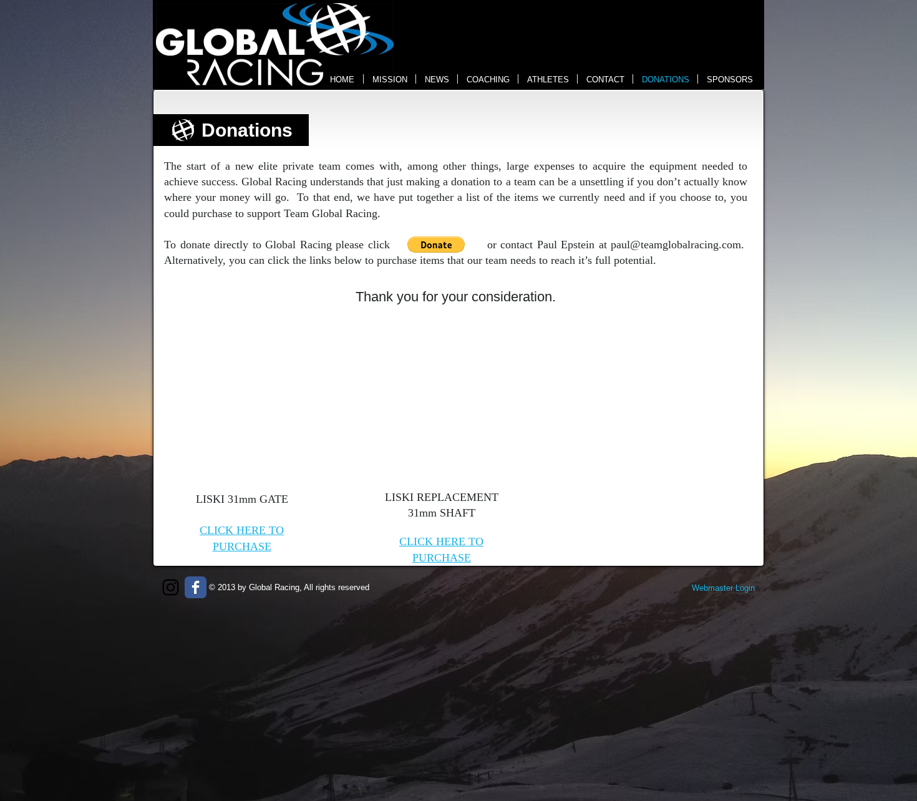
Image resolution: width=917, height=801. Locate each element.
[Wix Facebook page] (195, 587)
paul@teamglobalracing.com (676, 244)
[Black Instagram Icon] (171, 587)
